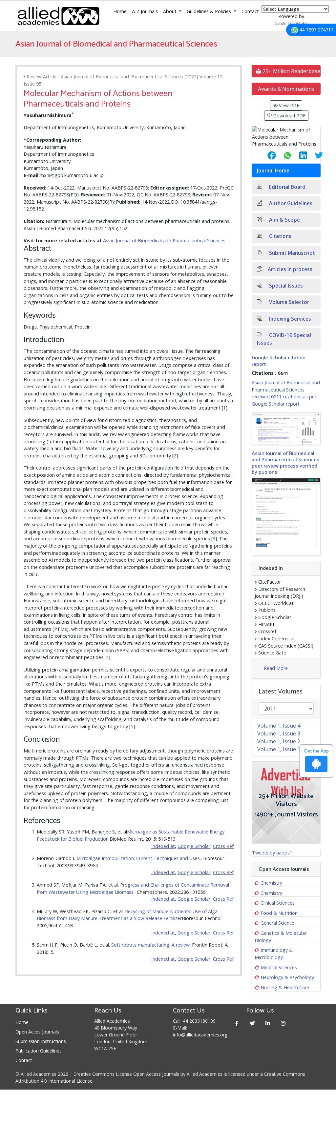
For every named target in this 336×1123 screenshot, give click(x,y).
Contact (250, 11)
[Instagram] (283, 1023)
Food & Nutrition (279, 913)
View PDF (288, 105)
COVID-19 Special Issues (284, 339)
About (170, 11)
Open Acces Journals (37, 1032)
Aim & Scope (284, 219)
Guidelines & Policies (209, 11)
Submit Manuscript (291, 253)
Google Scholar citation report (278, 361)
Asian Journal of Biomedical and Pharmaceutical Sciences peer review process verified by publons (285, 463)
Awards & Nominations (286, 88)
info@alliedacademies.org (200, 1035)
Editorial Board (286, 187)
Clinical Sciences (278, 903)
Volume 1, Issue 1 (278, 749)
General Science (277, 923)
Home (120, 11)
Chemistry (271, 883)
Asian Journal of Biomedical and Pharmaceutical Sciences (164, 240)
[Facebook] (236, 1023)
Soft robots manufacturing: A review (150, 945)
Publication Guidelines (38, 1051)
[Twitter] (252, 1023)
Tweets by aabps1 (272, 853)
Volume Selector (288, 302)
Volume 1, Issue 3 (278, 733)
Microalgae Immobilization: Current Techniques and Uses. (138, 858)
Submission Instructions (40, 1041)
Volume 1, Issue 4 (278, 725)
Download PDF (288, 115)
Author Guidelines (290, 203)
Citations (279, 236)
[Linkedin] (267, 1023)
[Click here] (286, 429)
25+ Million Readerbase (290, 71)
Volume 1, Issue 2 (278, 741)
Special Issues (285, 285)
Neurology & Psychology (287, 977)
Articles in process (290, 269)
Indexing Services (289, 318)
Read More (276, 668)
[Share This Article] (266, 155)
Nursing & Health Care (285, 987)
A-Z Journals (145, 11)
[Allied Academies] (58, 16)
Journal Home (273, 170)
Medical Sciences (279, 967)
